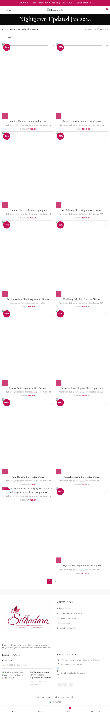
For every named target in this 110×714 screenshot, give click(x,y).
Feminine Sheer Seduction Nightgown (28, 210)
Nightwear (10, 125)
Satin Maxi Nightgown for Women (28, 477)
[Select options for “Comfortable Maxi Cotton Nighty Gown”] (5, 116)
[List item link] (82, 664)
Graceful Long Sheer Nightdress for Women (81, 210)
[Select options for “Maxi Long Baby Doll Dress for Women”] (58, 294)
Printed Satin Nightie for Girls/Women (28, 388)
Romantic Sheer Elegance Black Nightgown (82, 388)
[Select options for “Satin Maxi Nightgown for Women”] (5, 471)
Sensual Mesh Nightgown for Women (81, 477)
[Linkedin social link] (65, 685)
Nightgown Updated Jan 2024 (38, 125)
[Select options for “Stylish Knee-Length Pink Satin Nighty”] (58, 560)
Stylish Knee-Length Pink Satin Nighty (82, 565)
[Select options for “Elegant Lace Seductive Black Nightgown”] (58, 116)
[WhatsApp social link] (71, 685)
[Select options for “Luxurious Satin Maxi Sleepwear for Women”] (5, 294)
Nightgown (19, 125)
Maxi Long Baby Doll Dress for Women (82, 299)
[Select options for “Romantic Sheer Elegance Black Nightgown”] (58, 383)
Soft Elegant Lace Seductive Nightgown (28, 492)
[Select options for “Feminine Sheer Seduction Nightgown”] (5, 205)
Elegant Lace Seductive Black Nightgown (82, 121)
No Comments (20, 665)
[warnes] (82, 592)
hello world (8, 660)
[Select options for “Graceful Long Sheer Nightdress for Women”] (58, 205)
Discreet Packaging (66, 628)
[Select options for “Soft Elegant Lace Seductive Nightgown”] (5, 487)
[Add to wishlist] (50, 46)
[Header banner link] (55, 3)
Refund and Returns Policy (69, 613)
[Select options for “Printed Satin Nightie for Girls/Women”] (5, 383)
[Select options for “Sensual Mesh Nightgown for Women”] (58, 471)
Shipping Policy (64, 623)
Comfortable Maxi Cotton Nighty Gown (28, 121)
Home (5, 29)
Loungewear (15, 303)
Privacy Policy (63, 608)
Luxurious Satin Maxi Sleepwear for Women (28, 299)
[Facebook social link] (60, 685)
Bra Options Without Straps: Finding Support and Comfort (40, 675)
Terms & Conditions (66, 618)
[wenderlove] (27, 592)
